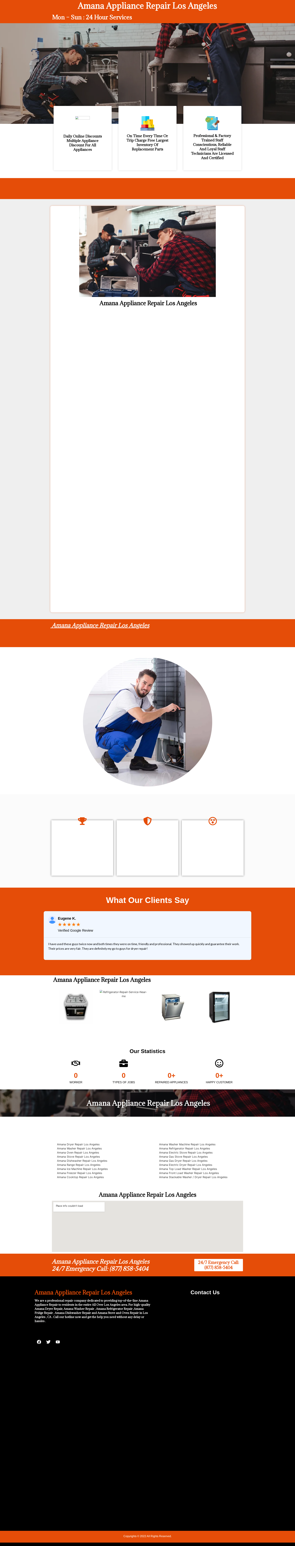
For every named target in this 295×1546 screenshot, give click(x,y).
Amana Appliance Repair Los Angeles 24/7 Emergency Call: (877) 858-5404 (101, 1265)
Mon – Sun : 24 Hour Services (92, 17)
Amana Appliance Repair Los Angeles (99, 625)
